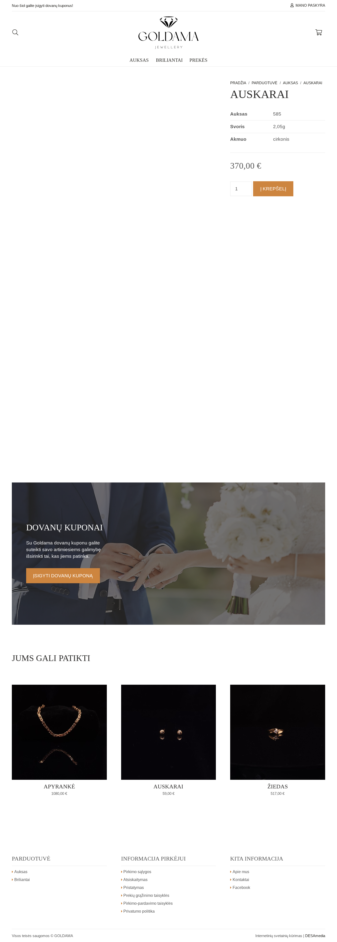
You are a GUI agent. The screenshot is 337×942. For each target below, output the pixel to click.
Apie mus (241, 872)
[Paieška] (15, 32)
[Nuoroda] (168, 32)
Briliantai (22, 880)
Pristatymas (133, 887)
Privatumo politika (139, 911)
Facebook (241, 887)
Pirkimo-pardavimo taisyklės (148, 903)
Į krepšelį (273, 188)
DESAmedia (315, 936)
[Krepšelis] (318, 32)
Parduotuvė (264, 83)
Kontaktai (241, 880)
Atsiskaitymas (135, 880)
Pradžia (238, 83)
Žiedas (277, 786)
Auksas (290, 83)
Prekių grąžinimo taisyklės (146, 895)
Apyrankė (59, 786)
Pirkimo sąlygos (137, 872)
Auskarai (312, 83)
